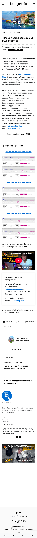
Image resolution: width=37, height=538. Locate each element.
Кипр (4, 312)
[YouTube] (20, 437)
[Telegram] (17, 437)
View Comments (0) (17, 350)
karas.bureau (24, 516)
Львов (17, 312)
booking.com (19, 301)
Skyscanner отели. (14, 128)
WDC (14, 310)
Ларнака (10, 312)
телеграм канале (15, 50)
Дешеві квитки (18, 526)
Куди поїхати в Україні (14, 529)
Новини (29, 529)
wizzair (19, 310)
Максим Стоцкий (22, 340)
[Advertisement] (18, 485)
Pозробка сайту (14, 516)
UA (19, 532)
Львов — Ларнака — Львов (18, 151)
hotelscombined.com (15, 126)
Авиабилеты (28, 310)
